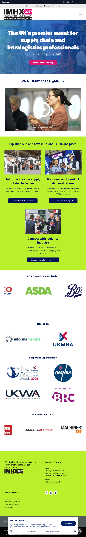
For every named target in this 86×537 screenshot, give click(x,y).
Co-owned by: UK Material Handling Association (43, 6)
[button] (79, 531)
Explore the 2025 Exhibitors (23, 200)
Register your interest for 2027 (43, 260)
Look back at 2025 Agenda (63, 200)
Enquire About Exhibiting (43, 62)
